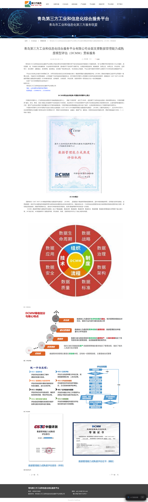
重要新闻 (43, 41)
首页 (26, 41)
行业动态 (34, 41)
